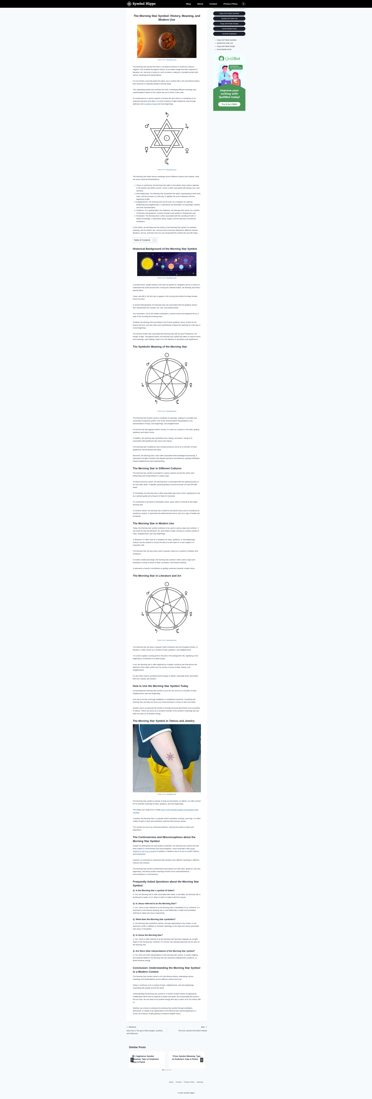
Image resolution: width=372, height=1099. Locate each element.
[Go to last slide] (132, 1060)
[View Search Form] (243, 4)
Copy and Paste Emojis (229, 24)
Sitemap (200, 1082)
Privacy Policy (230, 4)
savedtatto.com (171, 794)
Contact (213, 4)
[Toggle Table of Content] (153, 240)
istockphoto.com (171, 59)
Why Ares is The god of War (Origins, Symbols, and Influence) (145, 1030)
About (200, 4)
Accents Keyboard (229, 34)
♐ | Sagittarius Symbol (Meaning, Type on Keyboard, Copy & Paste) (145, 1059)
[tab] (162, 1069)
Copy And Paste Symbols (229, 13)
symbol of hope (151, 104)
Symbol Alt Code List (229, 18)
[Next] (201, 1060)
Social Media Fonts (229, 29)
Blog (188, 4)
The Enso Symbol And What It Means (192, 1029)
